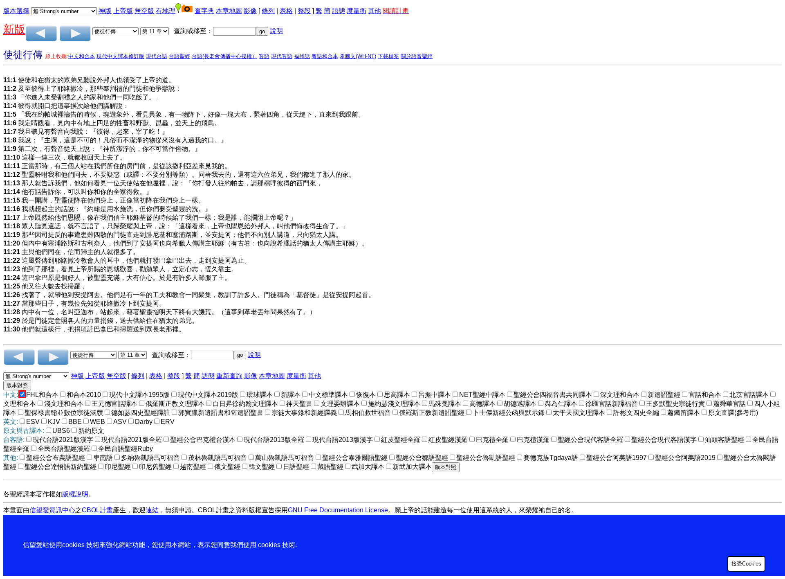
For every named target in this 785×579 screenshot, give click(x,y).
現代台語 (156, 56)
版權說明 (75, 494)
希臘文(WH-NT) (358, 56)
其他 (374, 10)
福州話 (302, 56)
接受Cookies (746, 564)
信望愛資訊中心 (52, 510)
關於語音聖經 (417, 56)
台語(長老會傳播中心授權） (224, 56)
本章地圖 (229, 10)
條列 (268, 10)
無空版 (144, 10)
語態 (338, 10)
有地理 (165, 10)
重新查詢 (229, 375)
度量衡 (356, 10)
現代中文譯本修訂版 (120, 56)
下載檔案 (388, 56)
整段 (304, 10)
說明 (276, 30)
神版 (105, 10)
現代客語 (281, 56)
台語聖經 (179, 56)
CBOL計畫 (97, 510)
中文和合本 (81, 56)
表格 (286, 10)
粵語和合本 (325, 56)
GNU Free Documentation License (338, 510)
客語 (264, 56)
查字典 (204, 10)
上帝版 (123, 10)
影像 (250, 10)
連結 (152, 510)
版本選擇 (16, 10)
